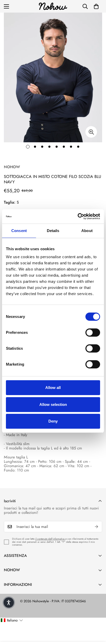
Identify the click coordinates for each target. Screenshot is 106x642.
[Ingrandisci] (91, 132)
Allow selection (53, 404)
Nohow (12, 167)
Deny (53, 421)
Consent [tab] (19, 230)
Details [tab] (53, 230)
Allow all (53, 387)
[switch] (92, 332)
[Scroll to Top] (97, 615)
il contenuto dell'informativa (50, 539)
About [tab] (87, 230)
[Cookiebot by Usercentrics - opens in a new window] (77, 216)
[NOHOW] (53, 6)
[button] (96, 6)
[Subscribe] (96, 526)
